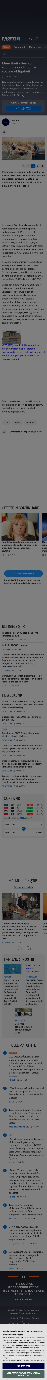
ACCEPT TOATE (23, 1366)
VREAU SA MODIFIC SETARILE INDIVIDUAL (23, 1374)
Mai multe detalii (18, 1357)
